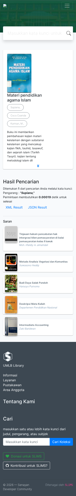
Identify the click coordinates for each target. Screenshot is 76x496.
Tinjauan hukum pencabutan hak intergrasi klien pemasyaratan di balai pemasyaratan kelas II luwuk (41, 237)
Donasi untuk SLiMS (26, 456)
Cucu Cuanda (18, 115)
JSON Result (37, 207)
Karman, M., (17, 123)
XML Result (14, 207)
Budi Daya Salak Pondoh (33, 282)
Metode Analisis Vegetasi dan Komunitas (43, 261)
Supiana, (15, 107)
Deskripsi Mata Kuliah (32, 303)
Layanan (9, 380)
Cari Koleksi (61, 442)
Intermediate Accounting (34, 324)
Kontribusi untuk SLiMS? (29, 466)
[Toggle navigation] (67, 6)
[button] (38, 166)
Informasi (10, 375)
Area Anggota (13, 390)
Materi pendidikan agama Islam (24, 98)
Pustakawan (12, 385)
